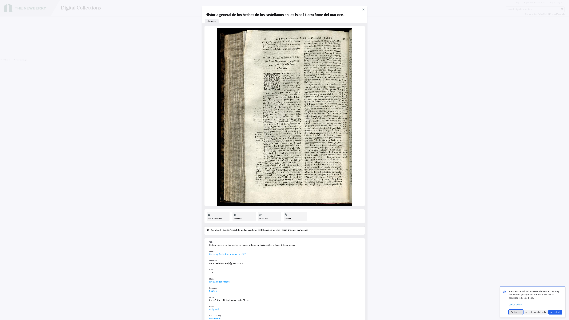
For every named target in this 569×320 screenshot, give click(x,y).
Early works (214, 309)
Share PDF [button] (263, 219)
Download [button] (238, 219)
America (226, 282)
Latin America (215, 282)
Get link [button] (288, 219)
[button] (363, 9)
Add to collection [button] (215, 219)
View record (214, 318)
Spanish (213, 291)
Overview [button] (211, 21)
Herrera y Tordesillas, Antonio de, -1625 (227, 254)
